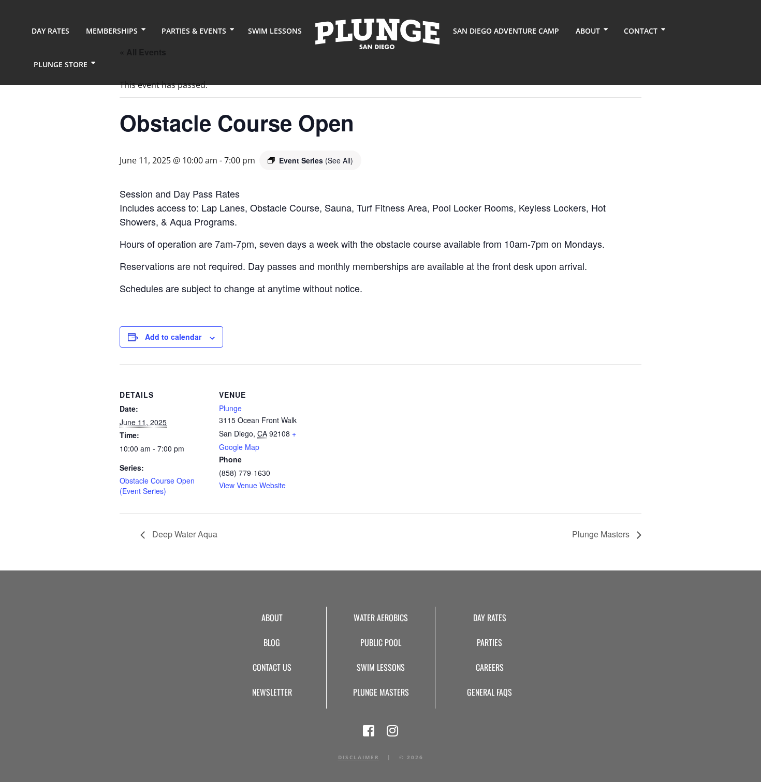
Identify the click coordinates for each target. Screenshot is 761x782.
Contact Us (272, 667)
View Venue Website (252, 485)
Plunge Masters (602, 534)
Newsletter (272, 692)
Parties (489, 642)
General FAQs (489, 692)
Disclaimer (358, 757)
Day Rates (50, 31)
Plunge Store (60, 64)
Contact (640, 31)
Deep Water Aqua (183, 534)
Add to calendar (173, 337)
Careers (490, 667)
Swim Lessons (275, 31)
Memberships (112, 31)
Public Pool (380, 642)
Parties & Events (194, 31)
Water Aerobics (381, 617)
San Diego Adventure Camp (506, 31)
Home (377, 34)
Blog (272, 642)
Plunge (230, 408)
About (588, 31)
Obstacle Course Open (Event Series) (157, 485)
